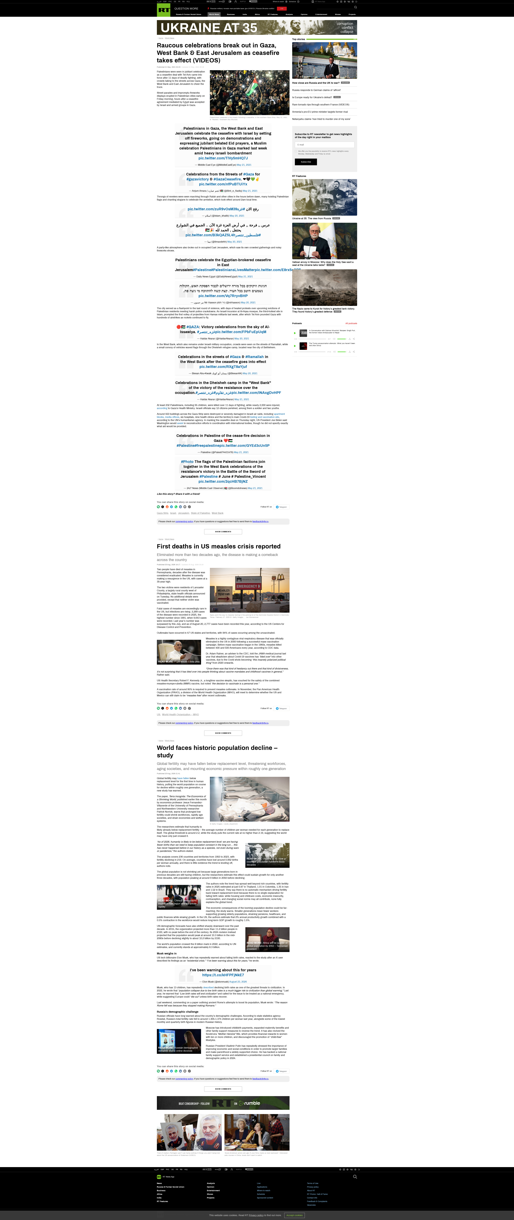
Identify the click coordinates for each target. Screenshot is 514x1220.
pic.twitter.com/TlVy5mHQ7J (223, 158)
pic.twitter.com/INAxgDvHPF (256, 393)
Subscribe (306, 162)
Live (258, 1183)
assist (180, 423)
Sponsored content (265, 1198)
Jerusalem (183, 513)
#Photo (187, 462)
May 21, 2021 (244, 165)
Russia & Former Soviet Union (188, 14)
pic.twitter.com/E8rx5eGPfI (278, 270)
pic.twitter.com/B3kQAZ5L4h (210, 235)
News (159, 1183)
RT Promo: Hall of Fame (317, 1194)
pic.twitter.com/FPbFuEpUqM (240, 332)
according (162, 408)
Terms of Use (312, 1183)
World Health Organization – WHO (180, 714)
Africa (257, 14)
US (158, 714)
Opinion (304, 14)
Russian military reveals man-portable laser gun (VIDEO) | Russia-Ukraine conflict (242, 9)
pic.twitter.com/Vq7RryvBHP (223, 296)
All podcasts (351, 323)
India (245, 14)
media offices (172, 417)
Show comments (223, 532)
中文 (188, 2)
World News (214, 14)
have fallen (183, 778)
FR (179, 2)
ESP (165, 2)
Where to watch (263, 1191)
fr (177, 1169)
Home (161, 38)
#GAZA (193, 327)
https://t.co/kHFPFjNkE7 (223, 975)
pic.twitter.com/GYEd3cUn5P (244, 446)
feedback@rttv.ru (260, 521)
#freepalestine (207, 446)
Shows (338, 14)
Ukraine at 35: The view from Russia (312, 218)
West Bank (217, 513)
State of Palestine (200, 513)
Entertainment (321, 14)
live (281, 8)
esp (162, 1169)
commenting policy (184, 521)
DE (175, 2)
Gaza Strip (162, 513)
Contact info (312, 1198)
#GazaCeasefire (227, 179)
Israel (173, 513)
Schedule (261, 1194)
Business (231, 14)
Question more (186, 8)
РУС (170, 2)
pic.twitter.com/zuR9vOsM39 (212, 209)
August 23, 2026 (238, 981)
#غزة (241, 209)
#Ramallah (254, 357)
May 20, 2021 (237, 215)
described (208, 987)
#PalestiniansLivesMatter (233, 270)
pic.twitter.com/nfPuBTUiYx (223, 184)
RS (183, 2)
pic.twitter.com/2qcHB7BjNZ (223, 481)
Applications (262, 1187)
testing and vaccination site (264, 417)
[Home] (163, 10)
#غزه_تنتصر (206, 332)
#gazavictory (198, 179)
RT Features (273, 14)
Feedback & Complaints (317, 1201)
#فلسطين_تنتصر (248, 235)
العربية (159, 2)
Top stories (298, 39)
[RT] (211, 2)
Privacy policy (313, 1187)
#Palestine (202, 270)
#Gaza (248, 174)
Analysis (289, 14)
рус (167, 1169)
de (172, 1169)
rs (181, 1169)
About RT (311, 1191)
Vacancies (311, 1205)
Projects (352, 14)
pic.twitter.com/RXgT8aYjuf (223, 367)
